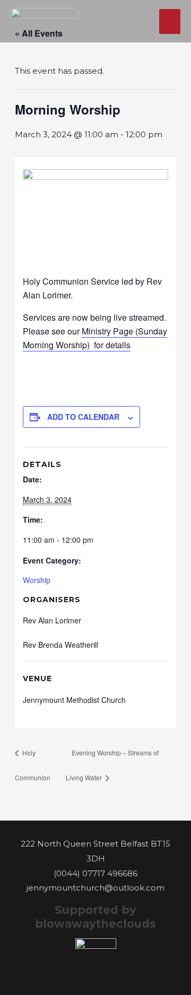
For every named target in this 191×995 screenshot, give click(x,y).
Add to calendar (83, 416)
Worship (36, 580)
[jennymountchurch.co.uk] (45, 21)
